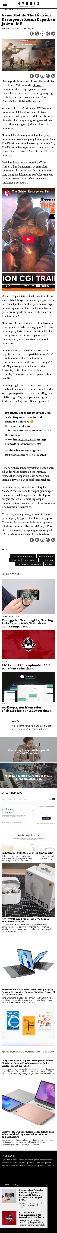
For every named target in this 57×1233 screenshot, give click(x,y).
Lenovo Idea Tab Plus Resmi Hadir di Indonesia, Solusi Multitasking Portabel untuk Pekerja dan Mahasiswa (28, 1134)
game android (45, 556)
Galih (6, 29)
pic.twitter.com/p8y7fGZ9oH (24, 443)
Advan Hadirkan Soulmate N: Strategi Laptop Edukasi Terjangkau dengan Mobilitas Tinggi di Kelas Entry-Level (28, 992)
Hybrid (21, 10)
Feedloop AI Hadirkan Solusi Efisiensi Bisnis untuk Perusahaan (27, 709)
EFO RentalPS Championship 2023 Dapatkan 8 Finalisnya (26, 667)
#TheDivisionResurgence (21, 430)
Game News (8, 10)
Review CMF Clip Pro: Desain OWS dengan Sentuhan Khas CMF (25, 920)
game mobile (30, 560)
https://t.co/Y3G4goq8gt (29, 439)
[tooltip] (32, 33)
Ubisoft (37, 85)
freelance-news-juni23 (23, 556)
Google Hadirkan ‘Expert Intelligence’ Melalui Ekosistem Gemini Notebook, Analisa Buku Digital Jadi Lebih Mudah (28, 1063)
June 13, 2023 (37, 454)
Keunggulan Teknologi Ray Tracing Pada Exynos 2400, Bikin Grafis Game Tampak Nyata (27, 623)
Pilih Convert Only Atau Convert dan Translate (28, 853)
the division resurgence (29, 564)
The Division (47, 560)
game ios (15, 560)
